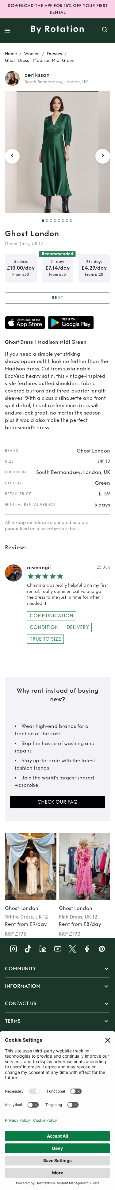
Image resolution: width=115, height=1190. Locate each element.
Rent (58, 297)
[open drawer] (7, 31)
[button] (57, 968)
